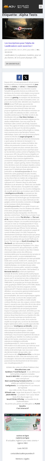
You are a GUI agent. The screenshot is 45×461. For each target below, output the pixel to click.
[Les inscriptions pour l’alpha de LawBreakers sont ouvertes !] (23, 28)
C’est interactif (22, 408)
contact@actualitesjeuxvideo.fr (22, 453)
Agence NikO (23, 443)
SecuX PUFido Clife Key (15, 399)
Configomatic (10, 385)
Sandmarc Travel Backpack (15, 372)
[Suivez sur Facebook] (19, 77)
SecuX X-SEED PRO (13, 376)
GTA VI (6, 104)
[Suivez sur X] (26, 77)
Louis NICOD (11, 50)
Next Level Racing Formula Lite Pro (18, 381)
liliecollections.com (22, 370)
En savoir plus (12, 64)
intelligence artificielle (23, 326)
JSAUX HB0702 (11, 395)
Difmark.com (10, 392)
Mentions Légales (22, 459)
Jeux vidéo (31, 50)
